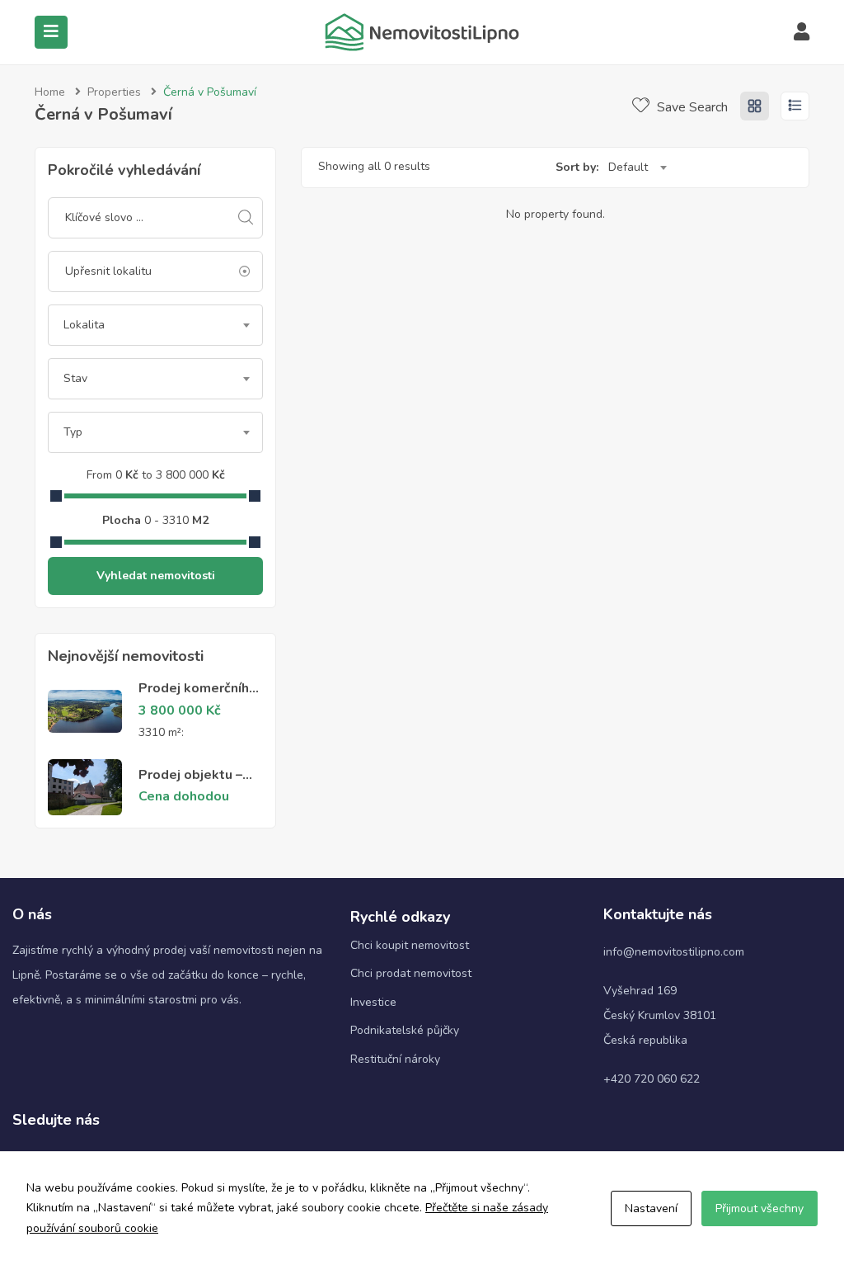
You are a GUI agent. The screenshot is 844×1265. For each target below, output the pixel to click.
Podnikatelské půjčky (404, 1030)
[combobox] (155, 325)
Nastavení (651, 1208)
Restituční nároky (395, 1059)
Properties (114, 92)
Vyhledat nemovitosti (155, 575)
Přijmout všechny (759, 1208)
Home (50, 92)
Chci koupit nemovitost (409, 945)
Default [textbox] (628, 167)
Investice (373, 1002)
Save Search (691, 107)
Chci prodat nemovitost (410, 973)
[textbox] (155, 325)
